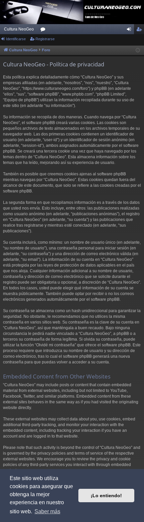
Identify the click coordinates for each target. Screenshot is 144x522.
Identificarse (16, 39)
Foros (44, 30)
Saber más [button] (47, 511)
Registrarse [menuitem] (140, 30)
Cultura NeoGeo (19, 29)
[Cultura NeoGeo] (72, 12)
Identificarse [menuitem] (130, 30)
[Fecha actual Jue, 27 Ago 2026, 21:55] (138, 50)
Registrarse (45, 39)
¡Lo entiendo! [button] (106, 495)
